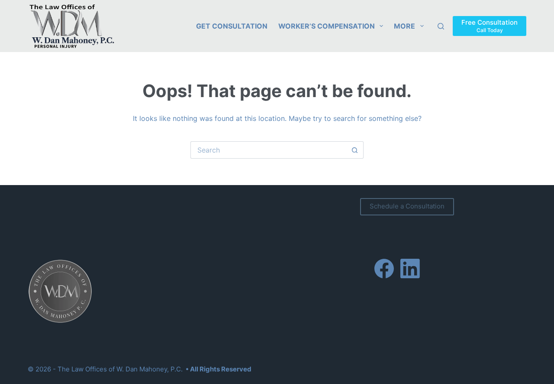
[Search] (441, 26)
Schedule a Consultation (407, 206)
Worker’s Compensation (326, 26)
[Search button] (355, 150)
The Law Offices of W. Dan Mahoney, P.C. (120, 369)
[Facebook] (384, 268)
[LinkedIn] (410, 268)
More (404, 26)
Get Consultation (231, 26)
